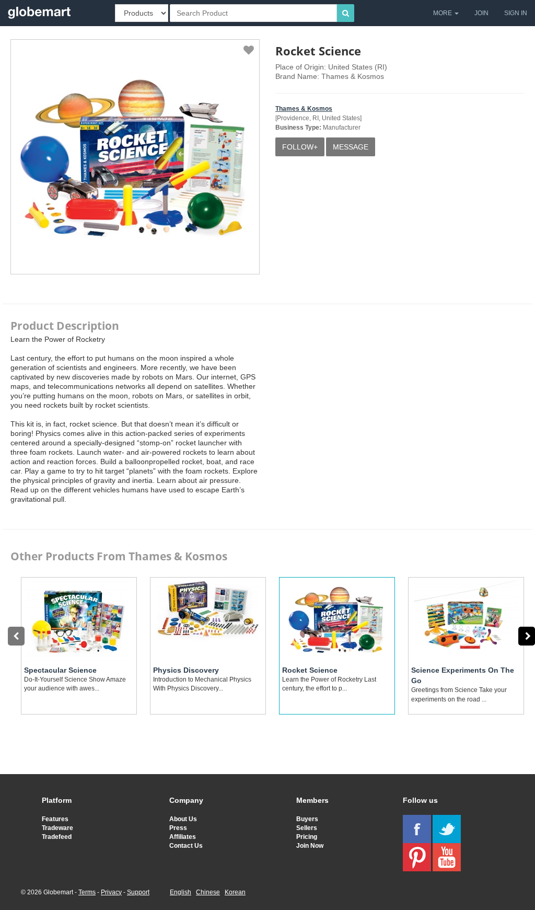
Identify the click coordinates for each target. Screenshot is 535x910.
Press (178, 828)
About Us (183, 819)
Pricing (306, 836)
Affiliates (182, 836)
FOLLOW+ (300, 147)
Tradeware (57, 828)
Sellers (306, 828)
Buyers (307, 819)
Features (55, 819)
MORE (443, 13)
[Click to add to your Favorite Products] (248, 50)
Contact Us (186, 845)
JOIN (481, 13)
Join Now (309, 845)
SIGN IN (515, 13)
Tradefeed (57, 836)
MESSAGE (350, 147)
